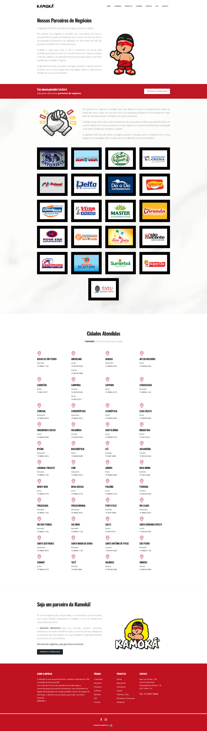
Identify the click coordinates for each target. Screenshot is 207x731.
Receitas (149, 6)
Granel (119, 690)
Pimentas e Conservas (126, 698)
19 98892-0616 (111, 366)
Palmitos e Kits (123, 694)
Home (109, 6)
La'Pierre (139, 6)
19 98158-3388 (77, 373)
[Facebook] (101, 720)
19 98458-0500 (145, 366)
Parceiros (98, 683)
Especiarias (121, 683)
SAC (157, 6)
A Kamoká (117, 6)
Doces (119, 679)
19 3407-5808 (110, 456)
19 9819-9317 (42, 392)
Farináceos (121, 687)
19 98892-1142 (43, 366)
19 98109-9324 (77, 366)
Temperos (121, 702)
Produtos (128, 6)
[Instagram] (106, 720)
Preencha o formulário (157, 91)
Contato (165, 6)
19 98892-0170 (111, 392)
